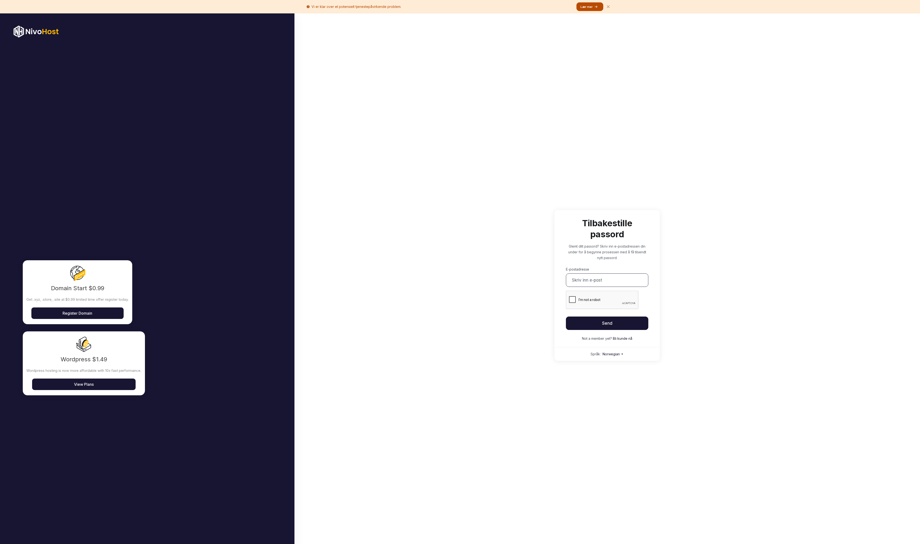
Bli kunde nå (622, 338)
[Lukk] (608, 7)
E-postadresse (577, 269)
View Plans (84, 384)
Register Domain (77, 313)
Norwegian (612, 354)
